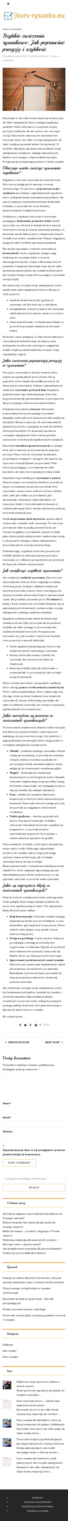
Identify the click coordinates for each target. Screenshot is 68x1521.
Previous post (19, 1042)
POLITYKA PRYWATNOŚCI (37, 1502)
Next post (52, 1042)
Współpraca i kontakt (37, 1510)
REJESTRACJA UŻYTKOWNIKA (37, 1506)
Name (7, 1103)
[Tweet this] (25, 1025)
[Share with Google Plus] (30, 1025)
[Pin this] (36, 1025)
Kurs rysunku (12, 29)
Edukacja (8, 1344)
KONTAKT (37, 1497)
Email (7, 1117)
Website (8, 1131)
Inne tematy (9, 1350)
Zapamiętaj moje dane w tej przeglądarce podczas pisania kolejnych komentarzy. (34, 1152)
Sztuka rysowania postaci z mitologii (24, 1309)
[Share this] (20, 1025)
